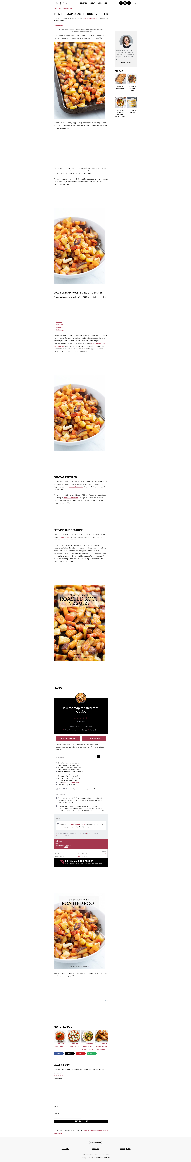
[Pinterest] (121, 3)
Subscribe (102, 3)
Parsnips (59, 327)
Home (55, 8)
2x (101, 756)
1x (99, 756)
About (92, 3)
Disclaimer (95, 1149)
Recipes (83, 3)
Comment (58, 1079)
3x (104, 756)
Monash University (76, 487)
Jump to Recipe (59, 25)
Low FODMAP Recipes (65, 8)
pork (69, 537)
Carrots (59, 322)
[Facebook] (129, 3)
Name (56, 1106)
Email (56, 1114)
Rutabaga (60, 330)
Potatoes (59, 324)
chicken (62, 537)
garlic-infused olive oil (71, 782)
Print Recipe (69, 739)
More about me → (126, 62)
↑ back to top (95, 1142)
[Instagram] (125, 3)
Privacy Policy (125, 1149)
